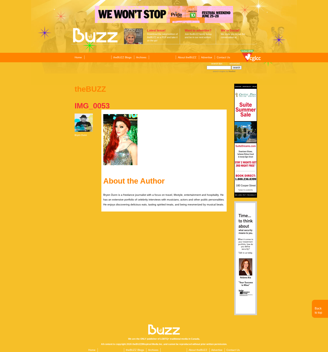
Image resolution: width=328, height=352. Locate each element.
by (230, 71)
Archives (141, 57)
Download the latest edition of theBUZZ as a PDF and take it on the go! (162, 37)
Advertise (206, 57)
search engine (219, 71)
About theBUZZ (187, 57)
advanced (234, 63)
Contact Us (223, 57)
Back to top (318, 310)
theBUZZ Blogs (122, 57)
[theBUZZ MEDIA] (162, 57)
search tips (216, 63)
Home (78, 57)
